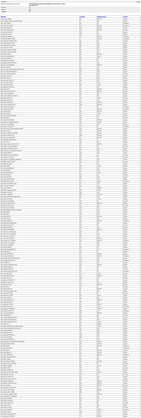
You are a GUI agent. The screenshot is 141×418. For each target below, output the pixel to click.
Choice (125, 16)
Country (82, 16)
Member (3, 16)
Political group (101, 16)
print (138, 1)
